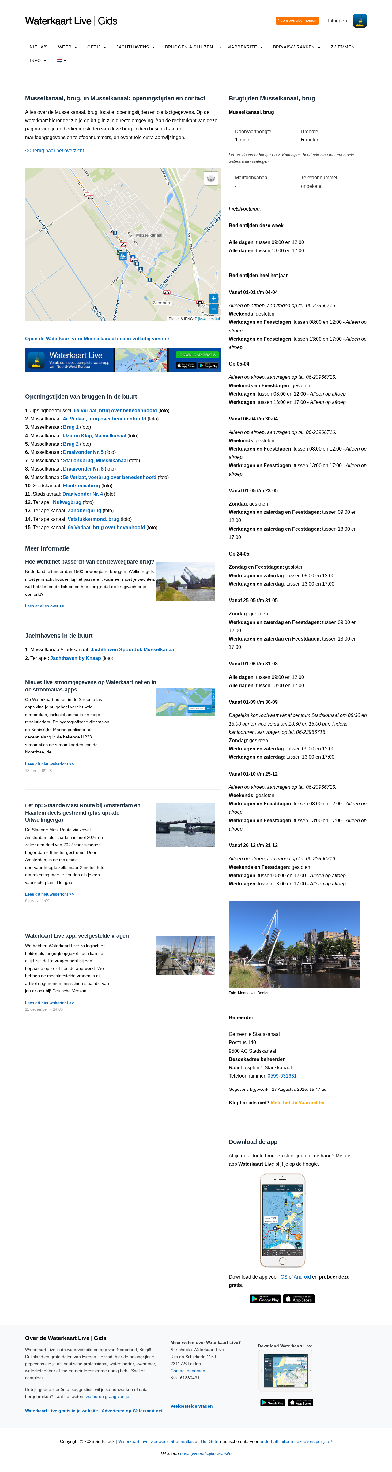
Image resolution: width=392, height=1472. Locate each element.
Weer (65, 47)
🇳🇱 (59, 60)
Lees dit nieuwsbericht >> (49, 764)
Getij (94, 47)
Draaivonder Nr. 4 (82, 494)
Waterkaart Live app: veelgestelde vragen (77, 936)
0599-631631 (282, 1076)
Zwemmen (343, 47)
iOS (283, 1277)
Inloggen (337, 20)
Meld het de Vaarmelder (298, 1102)
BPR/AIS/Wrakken (294, 47)
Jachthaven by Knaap (75, 658)
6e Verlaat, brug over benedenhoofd (115, 410)
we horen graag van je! (108, 1396)
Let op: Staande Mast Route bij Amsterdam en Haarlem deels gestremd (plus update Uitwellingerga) (83, 812)
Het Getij (209, 1441)
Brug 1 (71, 427)
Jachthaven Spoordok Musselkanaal (133, 649)
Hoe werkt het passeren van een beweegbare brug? (89, 562)
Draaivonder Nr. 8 (83, 468)
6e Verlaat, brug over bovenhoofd (106, 527)
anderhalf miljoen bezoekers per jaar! (296, 1441)
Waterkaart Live (133, 1441)
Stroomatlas (182, 1441)
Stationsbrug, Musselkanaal (95, 460)
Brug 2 (71, 444)
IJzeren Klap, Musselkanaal (94, 435)
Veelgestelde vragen (192, 1406)
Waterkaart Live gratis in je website (61, 1410)
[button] (167, 292)
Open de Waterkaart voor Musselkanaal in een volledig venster (97, 338)
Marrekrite (242, 47)
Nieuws (39, 47)
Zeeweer (159, 1441)
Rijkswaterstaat (207, 318)
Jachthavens (133, 47)
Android (302, 1277)
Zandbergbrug (84, 510)
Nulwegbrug (67, 502)
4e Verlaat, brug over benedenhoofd (104, 418)
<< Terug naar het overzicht (54, 150)
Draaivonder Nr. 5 (83, 452)
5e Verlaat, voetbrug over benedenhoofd (109, 477)
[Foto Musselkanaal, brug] (294, 942)
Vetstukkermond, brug (93, 519)
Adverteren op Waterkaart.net (132, 1410)
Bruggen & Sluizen (189, 47)
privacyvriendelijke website (206, 1453)
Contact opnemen (188, 1370)
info (36, 60)
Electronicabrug (81, 485)
